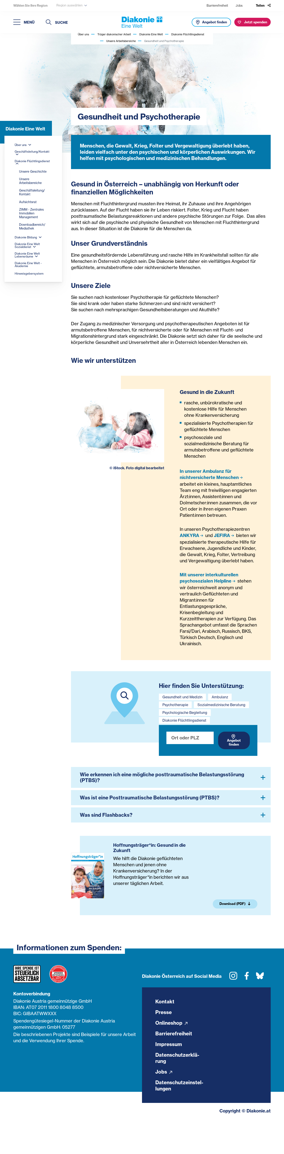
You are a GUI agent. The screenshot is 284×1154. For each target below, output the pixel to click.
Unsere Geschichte (33, 171)
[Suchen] (48, 22)
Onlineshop (169, 1023)
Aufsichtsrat (28, 202)
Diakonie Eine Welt (151, 34)
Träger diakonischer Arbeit (114, 34)
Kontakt (164, 1001)
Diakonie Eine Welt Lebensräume (27, 255)
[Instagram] (233, 977)
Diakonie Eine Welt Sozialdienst (27, 245)
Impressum (168, 1044)
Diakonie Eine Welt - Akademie (28, 264)
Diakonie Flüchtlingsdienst (187, 34)
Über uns (83, 34)
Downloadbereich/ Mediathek (32, 226)
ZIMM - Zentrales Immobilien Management (31, 213)
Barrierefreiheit (217, 5)
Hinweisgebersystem (29, 273)
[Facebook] (246, 977)
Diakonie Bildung (26, 237)
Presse (163, 1012)
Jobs (239, 5)
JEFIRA (222, 535)
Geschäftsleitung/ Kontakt (32, 192)
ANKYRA (189, 535)
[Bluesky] (260, 977)
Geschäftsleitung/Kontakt (32, 151)
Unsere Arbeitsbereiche (121, 41)
